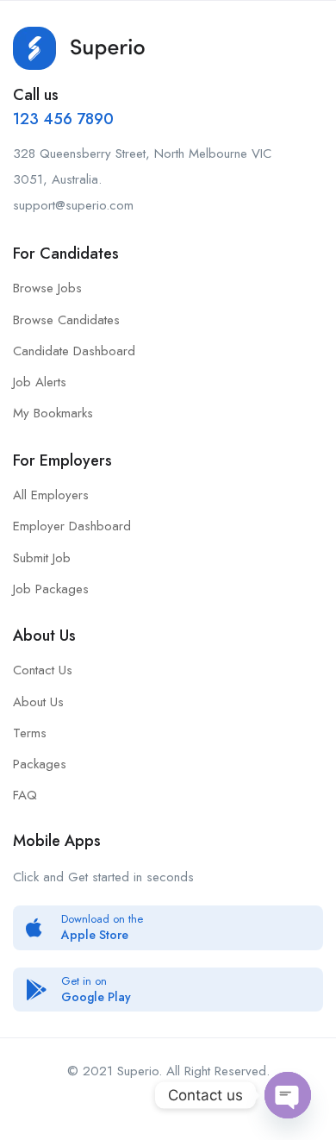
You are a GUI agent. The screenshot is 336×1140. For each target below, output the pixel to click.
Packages (39, 764)
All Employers (51, 494)
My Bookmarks (53, 413)
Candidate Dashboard (74, 350)
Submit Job (42, 557)
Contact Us (42, 670)
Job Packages (51, 588)
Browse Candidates (66, 319)
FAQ (25, 795)
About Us (38, 701)
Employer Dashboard (72, 526)
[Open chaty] (287, 1095)
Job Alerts (39, 382)
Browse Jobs (47, 288)
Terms (30, 732)
